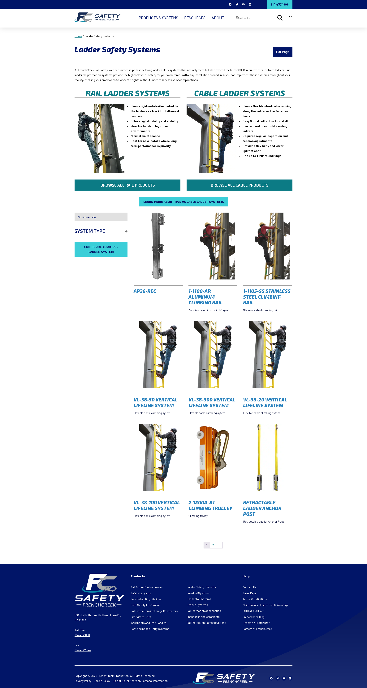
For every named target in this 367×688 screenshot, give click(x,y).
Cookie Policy (102, 680)
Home (78, 36)
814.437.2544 (83, 650)
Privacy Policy (83, 680)
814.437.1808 (280, 4)
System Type (90, 231)
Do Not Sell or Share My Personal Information (140, 680)
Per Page (282, 52)
